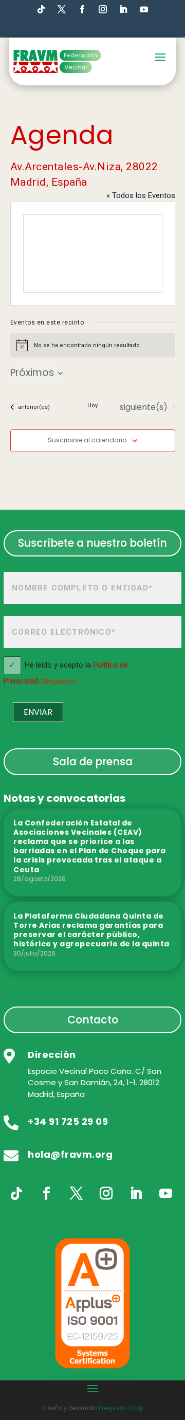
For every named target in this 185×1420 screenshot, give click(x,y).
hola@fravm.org (70, 1154)
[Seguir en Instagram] (103, 9)
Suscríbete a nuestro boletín (92, 542)
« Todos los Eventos (140, 195)
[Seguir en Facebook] (82, 9)
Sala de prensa (93, 761)
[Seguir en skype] (61, 9)
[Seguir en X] (76, 1194)
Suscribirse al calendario (87, 440)
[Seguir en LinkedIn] (123, 9)
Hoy (92, 405)
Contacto (92, 1019)
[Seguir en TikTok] (41, 9)
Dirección (52, 1054)
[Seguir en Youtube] (144, 9)
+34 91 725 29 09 (68, 1121)
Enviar (38, 712)
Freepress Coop (121, 1408)
